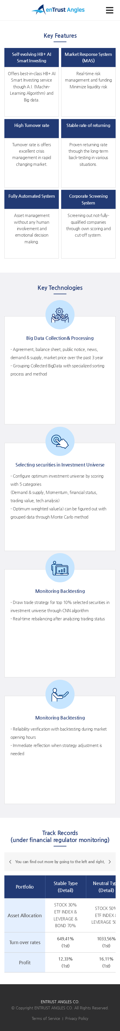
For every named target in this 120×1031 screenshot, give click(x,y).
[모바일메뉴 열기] (110, 10)
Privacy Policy (76, 1018)
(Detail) (65, 890)
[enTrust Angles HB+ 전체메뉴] (58, 9)
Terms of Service (46, 1018)
